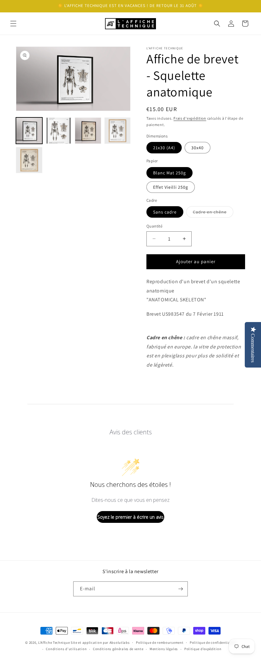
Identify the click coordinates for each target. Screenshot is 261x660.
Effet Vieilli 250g (170, 187)
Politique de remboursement (159, 642)
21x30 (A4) (164, 148)
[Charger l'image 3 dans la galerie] (88, 130)
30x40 (197, 148)
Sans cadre (165, 212)
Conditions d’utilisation (66, 649)
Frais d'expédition (189, 118)
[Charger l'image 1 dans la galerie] (29, 130)
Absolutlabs (119, 642)
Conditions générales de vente (118, 649)
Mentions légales (164, 649)
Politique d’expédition (202, 649)
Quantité (154, 226)
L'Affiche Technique (54, 642)
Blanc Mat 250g (169, 173)
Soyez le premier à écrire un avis (130, 517)
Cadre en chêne (213, 213)
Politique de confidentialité (213, 642)
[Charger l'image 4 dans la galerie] (117, 130)
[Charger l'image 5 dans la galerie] (29, 160)
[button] (13, 24)
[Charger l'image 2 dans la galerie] (59, 130)
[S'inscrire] (180, 588)
